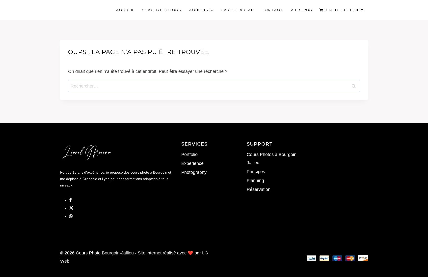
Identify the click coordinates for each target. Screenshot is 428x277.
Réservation (258, 189)
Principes (256, 171)
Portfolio (189, 154)
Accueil (125, 9)
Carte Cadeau (237, 9)
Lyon (106, 179)
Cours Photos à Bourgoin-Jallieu (272, 158)
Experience (192, 163)
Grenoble (89, 179)
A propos (301, 9)
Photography (194, 172)
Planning (255, 180)
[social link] (70, 200)
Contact (273, 9)
